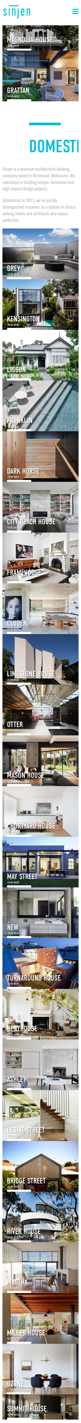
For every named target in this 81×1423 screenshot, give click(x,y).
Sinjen (16, 12)
